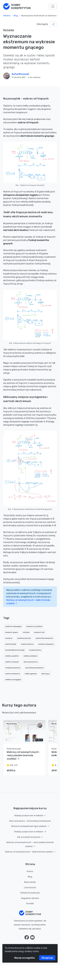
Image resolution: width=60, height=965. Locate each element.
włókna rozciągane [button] (13, 680)
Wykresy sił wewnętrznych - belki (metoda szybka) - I (30, 852)
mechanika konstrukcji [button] (14, 650)
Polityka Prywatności (30, 893)
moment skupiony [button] (46, 644)
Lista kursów (30, 887)
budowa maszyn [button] (24, 638)
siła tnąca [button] (45, 674)
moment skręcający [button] (13, 626)
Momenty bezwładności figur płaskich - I (30, 826)
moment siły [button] (39, 632)
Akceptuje (47, 958)
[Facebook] (26, 937)
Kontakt (30, 903)
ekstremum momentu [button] (34, 668)
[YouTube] (32, 937)
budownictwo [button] (35, 650)
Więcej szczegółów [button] (24, 958)
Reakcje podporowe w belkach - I (30, 815)
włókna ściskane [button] (30, 656)
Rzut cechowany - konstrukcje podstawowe (30, 821)
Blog (16, 16)
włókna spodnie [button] (12, 656)
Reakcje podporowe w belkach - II (30, 832)
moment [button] (8, 638)
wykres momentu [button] (12, 674)
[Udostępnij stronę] (53, 24)
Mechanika (8, 30)
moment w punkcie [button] (34, 626)
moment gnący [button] (11, 632)
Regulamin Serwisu (30, 898)
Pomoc (30, 871)
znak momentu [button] (27, 644)
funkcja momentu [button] (12, 668)
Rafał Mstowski (20, 74)
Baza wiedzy (30, 882)
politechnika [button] (10, 644)
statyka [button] (26, 632)
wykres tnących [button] (12, 662)
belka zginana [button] (31, 674)
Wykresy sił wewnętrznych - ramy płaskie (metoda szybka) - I (30, 844)
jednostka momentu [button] (44, 638)
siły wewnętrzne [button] (31, 662)
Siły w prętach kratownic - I (30, 837)
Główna (6, 16)
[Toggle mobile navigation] (53, 6)
